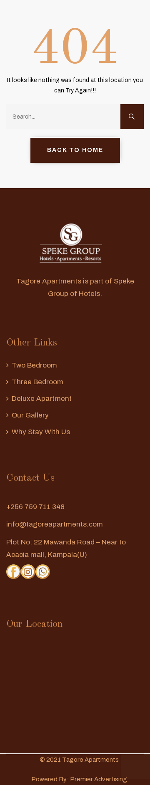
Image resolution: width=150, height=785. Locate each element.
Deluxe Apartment (42, 398)
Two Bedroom (34, 365)
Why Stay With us (41, 432)
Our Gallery (30, 415)
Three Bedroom (37, 382)
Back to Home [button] (75, 150)
